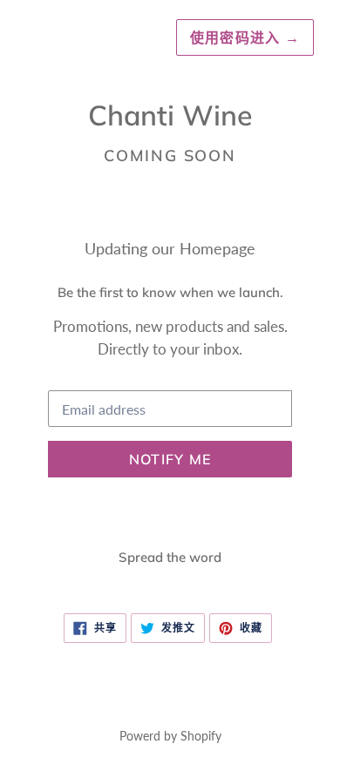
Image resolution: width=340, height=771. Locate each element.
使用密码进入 (245, 37)
